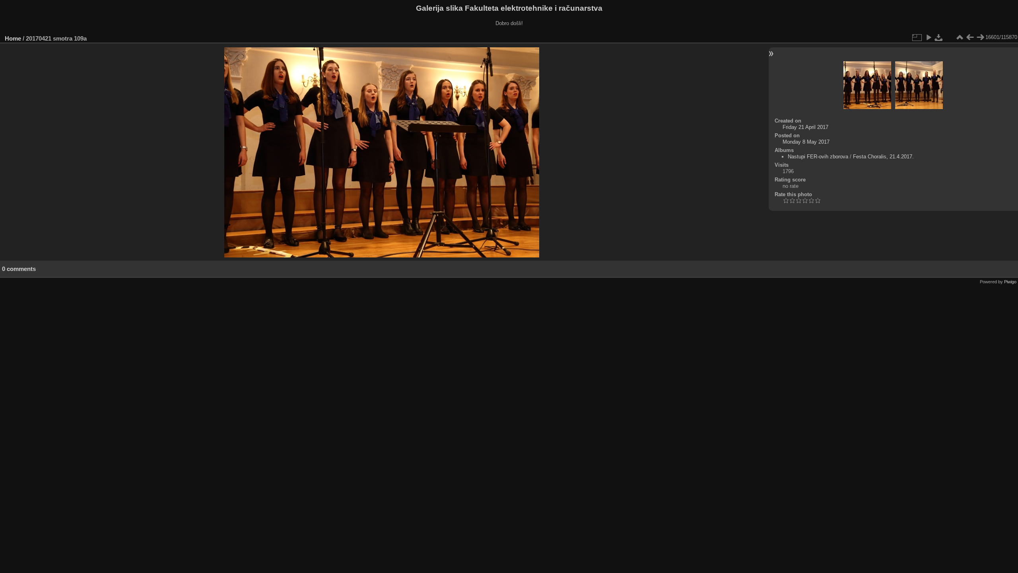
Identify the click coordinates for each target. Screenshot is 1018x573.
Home (13, 38)
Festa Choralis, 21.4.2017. (883, 157)
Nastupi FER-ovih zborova (818, 157)
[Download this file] (939, 37)
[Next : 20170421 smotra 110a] (980, 37)
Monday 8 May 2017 (806, 142)
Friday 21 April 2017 (805, 127)
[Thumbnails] (959, 37)
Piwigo (1010, 281)
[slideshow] (928, 37)
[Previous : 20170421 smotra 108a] (970, 37)
